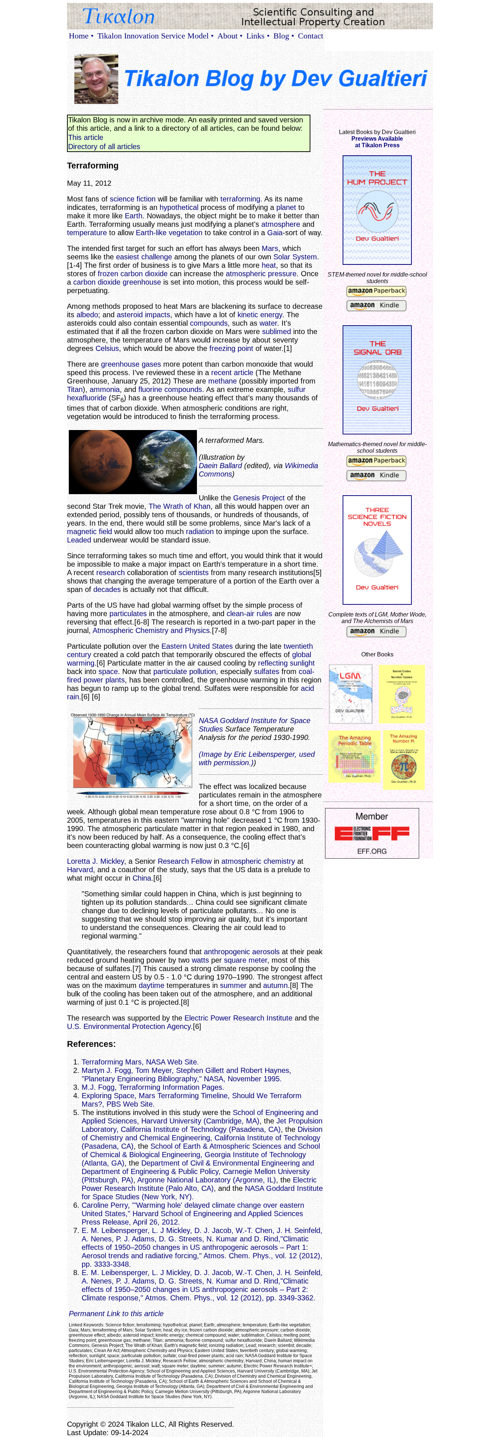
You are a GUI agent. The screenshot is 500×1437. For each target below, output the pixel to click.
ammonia (105, 389)
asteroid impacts (143, 315)
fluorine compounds (170, 389)
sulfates (266, 671)
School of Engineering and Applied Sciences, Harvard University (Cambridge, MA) (200, 1116)
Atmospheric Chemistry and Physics (151, 630)
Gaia (275, 233)
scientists (194, 572)
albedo (87, 315)
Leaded (79, 540)
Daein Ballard (220, 466)
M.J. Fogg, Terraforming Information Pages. (153, 1087)
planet (286, 207)
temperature (87, 233)
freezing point (231, 348)
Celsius (107, 348)
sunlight (302, 663)
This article (85, 137)
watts (200, 960)
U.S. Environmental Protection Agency (129, 1026)
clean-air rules (249, 614)
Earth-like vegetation (169, 233)
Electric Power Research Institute (238, 1018)
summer (233, 985)
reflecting (273, 663)
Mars (270, 248)
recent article (232, 372)
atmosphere (280, 224)
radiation (200, 531)
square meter (245, 960)
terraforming (240, 199)
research (110, 572)
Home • (81, 35)
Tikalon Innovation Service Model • (155, 35)
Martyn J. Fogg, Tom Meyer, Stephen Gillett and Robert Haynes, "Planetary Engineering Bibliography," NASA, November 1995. (186, 1074)
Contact (310, 35)
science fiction (133, 199)
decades (107, 589)
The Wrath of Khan (179, 506)
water (268, 323)
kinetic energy (260, 315)
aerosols (266, 952)
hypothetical (179, 207)
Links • (258, 35)
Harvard (80, 870)
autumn (275, 985)
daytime (151, 985)
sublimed (276, 331)
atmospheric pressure (261, 274)
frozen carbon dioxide (133, 274)
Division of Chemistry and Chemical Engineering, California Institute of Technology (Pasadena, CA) (202, 1137)
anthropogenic (227, 952)
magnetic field (89, 531)
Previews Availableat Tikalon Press (377, 142)
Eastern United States (197, 646)
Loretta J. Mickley (95, 861)
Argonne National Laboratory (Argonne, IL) (206, 1180)
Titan (75, 389)
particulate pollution (184, 671)
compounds (209, 323)
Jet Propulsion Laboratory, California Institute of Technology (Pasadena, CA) (202, 1125)
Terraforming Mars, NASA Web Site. (140, 1062)
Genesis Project (259, 498)
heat (269, 265)
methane (222, 381)
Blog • (283, 35)
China (142, 878)
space (108, 671)
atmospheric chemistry (258, 861)
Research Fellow (185, 861)
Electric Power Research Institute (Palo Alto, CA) (199, 1184)
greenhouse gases (131, 364)
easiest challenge (144, 257)
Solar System (295, 257)
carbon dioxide (96, 282)
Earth (133, 216)
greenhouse (142, 282)
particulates (128, 614)
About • (230, 35)
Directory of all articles (104, 146)
